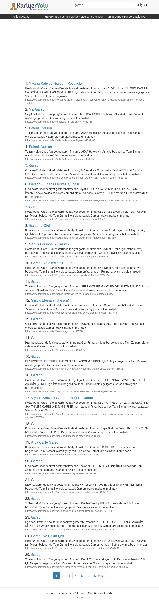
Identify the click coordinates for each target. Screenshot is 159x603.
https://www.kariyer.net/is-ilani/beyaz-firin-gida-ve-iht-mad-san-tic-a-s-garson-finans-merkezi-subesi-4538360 (82, 200)
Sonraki (98, 575)
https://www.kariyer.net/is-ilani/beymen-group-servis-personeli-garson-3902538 (66, 256)
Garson (35, 165)
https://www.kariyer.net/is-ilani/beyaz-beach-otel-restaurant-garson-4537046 (65, 219)
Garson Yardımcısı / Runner (52, 262)
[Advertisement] (79, 51)
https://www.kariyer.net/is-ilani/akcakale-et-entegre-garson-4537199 (60, 473)
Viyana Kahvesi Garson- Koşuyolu (55, 83)
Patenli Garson (40, 127)
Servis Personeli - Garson (49, 243)
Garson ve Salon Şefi (47, 535)
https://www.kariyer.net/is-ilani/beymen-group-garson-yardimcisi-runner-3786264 (67, 275)
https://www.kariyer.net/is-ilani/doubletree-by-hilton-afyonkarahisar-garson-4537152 (69, 510)
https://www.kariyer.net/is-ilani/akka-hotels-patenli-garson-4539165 (60, 140)
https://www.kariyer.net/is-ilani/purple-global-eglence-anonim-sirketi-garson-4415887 (69, 529)
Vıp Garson (38, 109)
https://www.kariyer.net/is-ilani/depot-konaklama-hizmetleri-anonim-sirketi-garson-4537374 (72, 391)
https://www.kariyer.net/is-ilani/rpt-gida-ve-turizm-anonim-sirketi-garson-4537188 (67, 492)
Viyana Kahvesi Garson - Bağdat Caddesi (63, 397)
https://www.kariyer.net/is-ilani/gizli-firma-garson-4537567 (55, 349)
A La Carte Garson (45, 441)
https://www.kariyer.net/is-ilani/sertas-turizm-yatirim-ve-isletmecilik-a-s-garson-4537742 (70, 293)
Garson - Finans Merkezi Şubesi (54, 183)
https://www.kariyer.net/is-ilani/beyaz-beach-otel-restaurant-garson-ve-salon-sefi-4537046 (72, 548)
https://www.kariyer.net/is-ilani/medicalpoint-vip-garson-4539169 (58, 121)
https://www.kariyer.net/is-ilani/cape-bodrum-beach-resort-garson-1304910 (64, 435)
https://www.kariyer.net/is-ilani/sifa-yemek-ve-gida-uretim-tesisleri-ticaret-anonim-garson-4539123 (76, 177)
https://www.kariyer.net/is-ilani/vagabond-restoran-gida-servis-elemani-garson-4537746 (71, 312)
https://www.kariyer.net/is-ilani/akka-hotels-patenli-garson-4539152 (60, 158)
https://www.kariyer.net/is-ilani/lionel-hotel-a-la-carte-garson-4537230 (61, 454)
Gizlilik (79, 597)
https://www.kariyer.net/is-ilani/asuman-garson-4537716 (54, 331)
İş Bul (143, 5)
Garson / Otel (39, 225)
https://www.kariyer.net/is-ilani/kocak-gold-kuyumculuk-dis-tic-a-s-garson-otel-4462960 (70, 237)
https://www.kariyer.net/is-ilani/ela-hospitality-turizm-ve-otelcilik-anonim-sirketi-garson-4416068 (75, 368)
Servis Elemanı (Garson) (50, 300)
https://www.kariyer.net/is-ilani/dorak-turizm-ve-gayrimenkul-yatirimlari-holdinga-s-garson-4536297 (76, 566)
